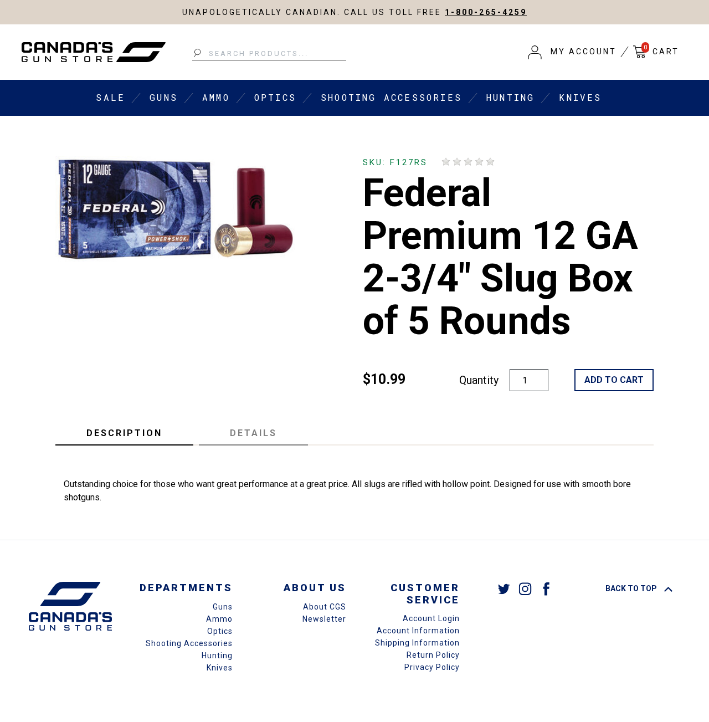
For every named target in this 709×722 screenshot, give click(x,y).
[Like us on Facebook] (546, 588)
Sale (110, 97)
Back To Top (632, 588)
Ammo (216, 97)
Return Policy (433, 655)
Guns (164, 97)
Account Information (418, 630)
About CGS (324, 606)
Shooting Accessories (391, 97)
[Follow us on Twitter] (504, 588)
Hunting (510, 97)
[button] (572, 52)
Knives (580, 97)
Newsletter (324, 619)
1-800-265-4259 (486, 12)
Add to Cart (614, 380)
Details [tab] (253, 433)
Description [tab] (124, 433)
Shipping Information (417, 642)
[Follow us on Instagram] (525, 588)
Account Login (431, 618)
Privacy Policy (432, 667)
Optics (275, 97)
